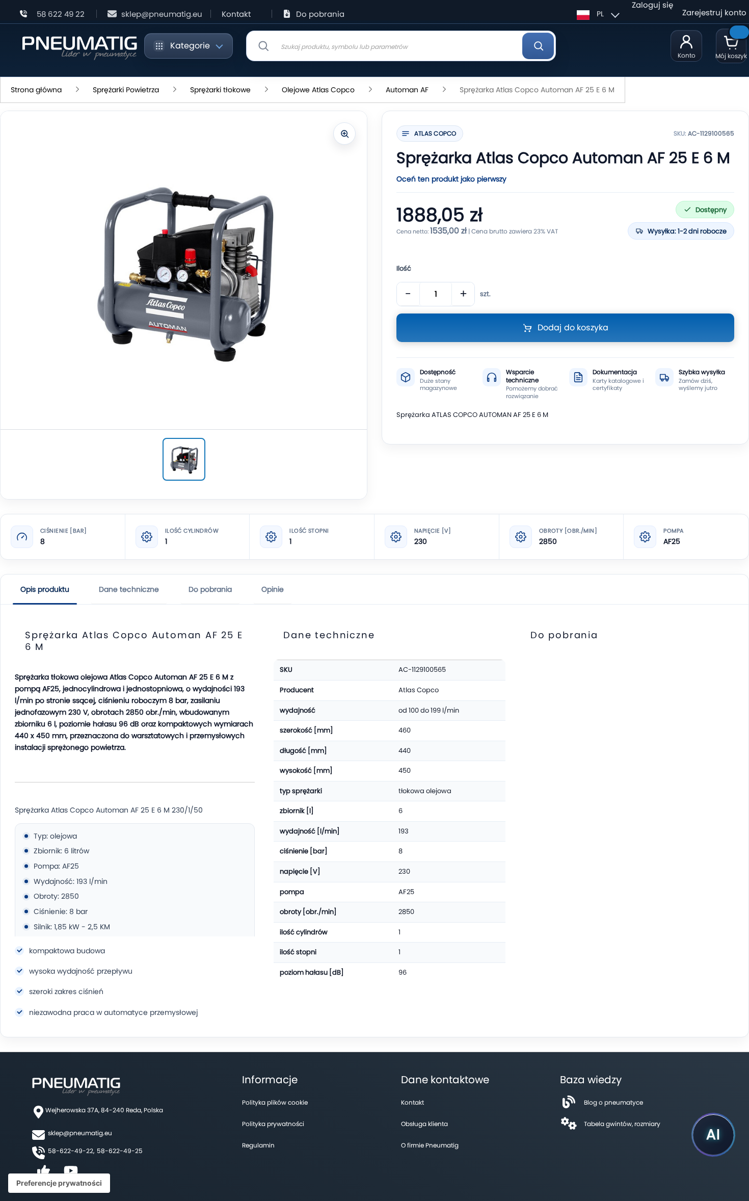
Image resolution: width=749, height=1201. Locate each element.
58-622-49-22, (71, 1150)
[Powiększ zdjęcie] (344, 133)
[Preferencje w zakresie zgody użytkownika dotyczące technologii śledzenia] (59, 1183)
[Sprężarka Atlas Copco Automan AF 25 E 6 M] (184, 459)
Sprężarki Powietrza (126, 90)
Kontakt (236, 14)
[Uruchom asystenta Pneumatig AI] (713, 1134)
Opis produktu (44, 589)
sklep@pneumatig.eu (161, 14)
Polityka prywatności (273, 1123)
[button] (597, 13)
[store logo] (79, 46)
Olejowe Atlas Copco (318, 90)
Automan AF (407, 90)
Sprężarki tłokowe (220, 90)
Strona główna (36, 90)
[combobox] (401, 46)
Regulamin (258, 1145)
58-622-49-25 (120, 1150)
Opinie (272, 589)
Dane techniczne (129, 589)
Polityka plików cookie (275, 1102)
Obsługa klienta (424, 1123)
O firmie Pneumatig (430, 1145)
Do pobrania (320, 14)
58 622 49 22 (61, 14)
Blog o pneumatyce (613, 1102)
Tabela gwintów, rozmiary (622, 1123)
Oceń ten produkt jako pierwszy (451, 179)
